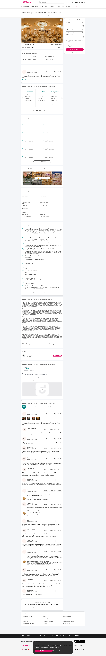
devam (50, 464)
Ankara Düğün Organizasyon (48, 621)
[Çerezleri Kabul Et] (71, 642)
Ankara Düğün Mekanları (27, 616)
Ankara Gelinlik (26, 621)
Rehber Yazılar (44, 6)
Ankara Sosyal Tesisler (47, 618)
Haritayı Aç (42, 389)
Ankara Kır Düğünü (46, 616)
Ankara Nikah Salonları (67, 618)
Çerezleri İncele (62, 650)
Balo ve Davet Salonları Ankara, (28, 10)
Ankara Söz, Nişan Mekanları (68, 619)
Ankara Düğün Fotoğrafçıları (68, 621)
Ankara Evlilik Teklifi (67, 623)
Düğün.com (24, 635)
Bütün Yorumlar (25, 79)
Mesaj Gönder (58, 355)
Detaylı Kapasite (41, 161)
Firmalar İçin (82, 2)
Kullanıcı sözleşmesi (71, 45)
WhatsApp (47, 15)
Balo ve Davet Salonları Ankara (53, 635)
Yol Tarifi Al (41, 380)
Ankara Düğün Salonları (27, 618)
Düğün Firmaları (35, 6)
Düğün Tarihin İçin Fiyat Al (41, 110)
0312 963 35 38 (39, 15)
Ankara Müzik (45, 623)
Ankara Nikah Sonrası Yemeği (28, 619)
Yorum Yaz (41, 607)
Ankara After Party (46, 619)
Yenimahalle (36, 10)
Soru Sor (41, 292)
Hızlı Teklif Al (76, 6)
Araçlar (69, 6)
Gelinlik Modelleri (61, 6)
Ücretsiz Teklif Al (75, 49)
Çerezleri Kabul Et (43, 650)
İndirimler (52, 6)
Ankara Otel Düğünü (67, 616)
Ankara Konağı (29, 355)
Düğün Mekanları (26, 6)
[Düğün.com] (27, 2)
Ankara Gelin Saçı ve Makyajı (28, 623)
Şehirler (75, 645)
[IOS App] (79, 641)
